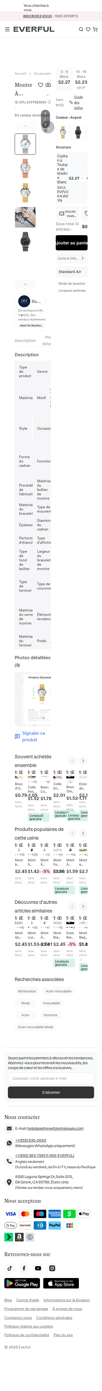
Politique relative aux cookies (28, 1326)
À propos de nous (67, 1308)
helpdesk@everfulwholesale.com (55, 1128)
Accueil (20, 73)
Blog (8, 1300)
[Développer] (46, 95)
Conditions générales (54, 1317)
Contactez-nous (18, 1317)
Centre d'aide (27, 1300)
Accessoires (43, 73)
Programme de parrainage (26, 1308)
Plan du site (63, 1335)
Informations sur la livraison (67, 1300)
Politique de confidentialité (26, 1335)
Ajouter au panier (71, 242)
